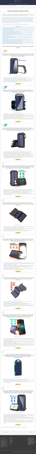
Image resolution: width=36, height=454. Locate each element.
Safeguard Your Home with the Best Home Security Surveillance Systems (4, 443)
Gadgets (11, 439)
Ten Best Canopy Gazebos (4, 441)
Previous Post (5, 432)
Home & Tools (11, 442)
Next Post (31, 432)
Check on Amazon (18, 83)
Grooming (11, 441)
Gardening (11, 440)
